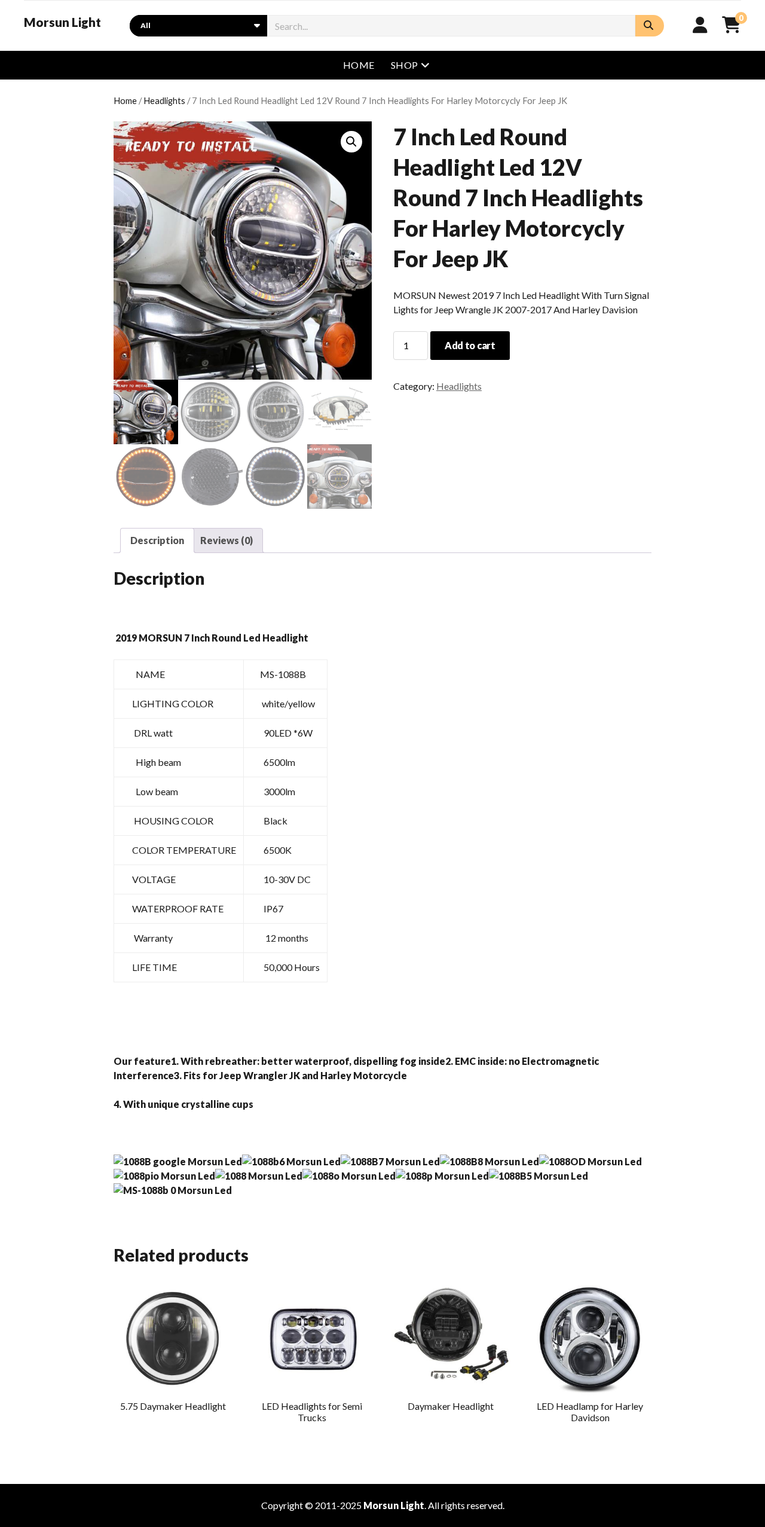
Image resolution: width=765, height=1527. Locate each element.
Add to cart (470, 345)
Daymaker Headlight (451, 1406)
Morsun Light (62, 22)
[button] (351, 141)
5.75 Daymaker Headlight (173, 1406)
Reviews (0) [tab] (226, 540)
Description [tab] (157, 540)
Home (359, 65)
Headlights (164, 100)
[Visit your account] (700, 24)
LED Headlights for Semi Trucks (312, 1411)
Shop (404, 65)
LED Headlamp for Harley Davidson (590, 1411)
